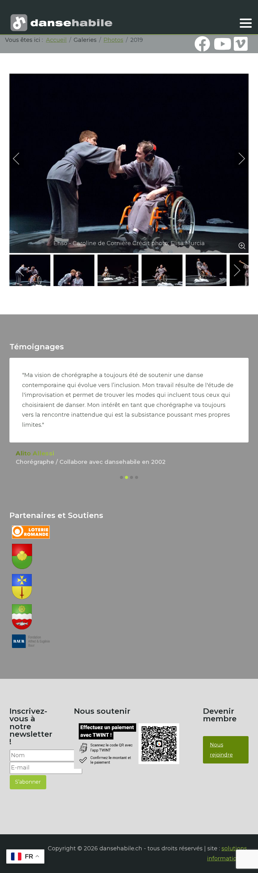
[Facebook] (202, 44)
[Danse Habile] (61, 23)
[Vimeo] (241, 44)
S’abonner (28, 782)
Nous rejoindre (221, 750)
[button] (246, 23)
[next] (238, 158)
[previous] (20, 158)
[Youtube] (221, 44)
